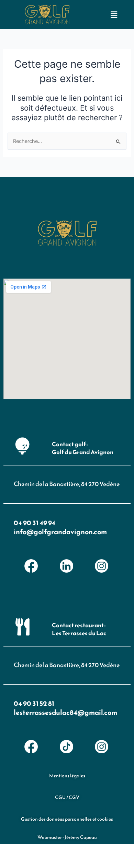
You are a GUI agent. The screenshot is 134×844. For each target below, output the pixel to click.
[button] (114, 15)
